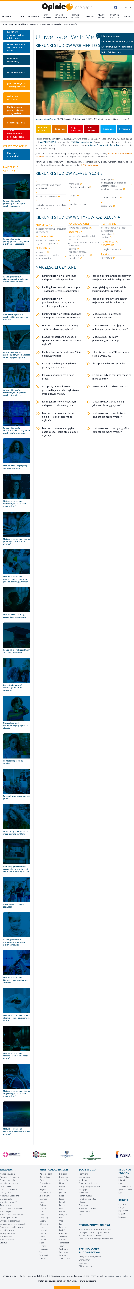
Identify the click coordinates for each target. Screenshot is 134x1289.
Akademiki (108, 129)
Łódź (42, 1214)
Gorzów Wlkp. (45, 1192)
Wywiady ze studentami (10, 1221)
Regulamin (122, 1204)
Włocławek (44, 1255)
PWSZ (81, 1214)
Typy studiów (5, 1205)
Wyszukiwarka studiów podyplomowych (95, 1229)
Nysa (61, 1217)
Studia (18, 16)
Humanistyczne (85, 1196)
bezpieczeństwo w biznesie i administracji (49, 186)
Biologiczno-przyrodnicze (89, 1186)
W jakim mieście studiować (90, 1235)
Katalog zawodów (7, 1233)
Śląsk (42, 1242)
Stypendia (124, 129)
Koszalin (62, 1202)
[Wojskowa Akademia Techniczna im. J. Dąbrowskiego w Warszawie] (12, 1154)
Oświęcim (44, 1224)
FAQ (120, 1193)
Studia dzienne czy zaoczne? (12, 1214)
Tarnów (43, 1246)
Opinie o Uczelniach (8, 1189)
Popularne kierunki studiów (11, 1227)
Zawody (90, 16)
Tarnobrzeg (64, 1242)
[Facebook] (115, 7)
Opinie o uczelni (42, 129)
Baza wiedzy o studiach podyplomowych (96, 1238)
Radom (43, 1233)
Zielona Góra (64, 1258)
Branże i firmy (84, 1260)
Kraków (43, 1205)
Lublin (42, 1211)
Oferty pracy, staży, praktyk (90, 1256)
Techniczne (83, 1174)
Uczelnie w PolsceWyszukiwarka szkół (16, 47)
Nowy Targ (44, 1217)
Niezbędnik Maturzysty (13, 60)
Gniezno (62, 1189)
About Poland (124, 1177)
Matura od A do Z (16, 72)
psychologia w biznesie (111, 189)
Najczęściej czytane (111, 52)
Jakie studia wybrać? (8, 1202)
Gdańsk (43, 1186)
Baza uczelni (47, 16)
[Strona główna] (67, 7)
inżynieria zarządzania (78, 187)
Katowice (43, 1199)
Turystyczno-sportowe (88, 1199)
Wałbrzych (63, 1249)
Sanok (42, 1236)
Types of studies (125, 1189)
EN (126, 7)
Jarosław (62, 1192)
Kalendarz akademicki (13, 155)
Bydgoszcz (63, 1177)
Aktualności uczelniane (13, 98)
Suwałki (43, 1239)
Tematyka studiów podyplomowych (94, 1232)
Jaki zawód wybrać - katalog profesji (16, 85)
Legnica (43, 1208)
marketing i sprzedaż (77, 204)
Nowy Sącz (63, 1214)
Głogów (43, 1189)
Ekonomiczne (84, 1177)
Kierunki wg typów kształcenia (116, 46)
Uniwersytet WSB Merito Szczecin (45, 24)
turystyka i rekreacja (110, 197)
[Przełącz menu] (98, 35)
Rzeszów (63, 1233)
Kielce (61, 1199)
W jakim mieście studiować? (11, 1208)
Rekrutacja (60, 129)
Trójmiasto (44, 1249)
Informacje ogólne (110, 36)
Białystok (63, 1174)
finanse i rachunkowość (46, 196)
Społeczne (83, 1192)
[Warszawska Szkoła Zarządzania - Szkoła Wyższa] (67, 1156)
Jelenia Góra (45, 1196)
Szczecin (62, 1239)
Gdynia (62, 1186)
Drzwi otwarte (91, 129)
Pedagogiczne (85, 1189)
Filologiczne (84, 1202)
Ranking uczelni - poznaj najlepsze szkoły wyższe (15, 110)
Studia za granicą (16, 122)
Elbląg (61, 1183)
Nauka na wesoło (7, 1239)
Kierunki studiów (75, 16)
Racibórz (63, 1230)
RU (131, 7)
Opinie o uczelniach (61, 16)
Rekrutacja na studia (8, 1217)
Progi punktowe (76, 129)
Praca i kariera (101, 16)
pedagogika (106, 179)
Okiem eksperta (85, 1266)
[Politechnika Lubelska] (122, 1154)
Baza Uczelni (5, 1186)
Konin (42, 1202)
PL (121, 7)
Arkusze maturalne (8, 1180)
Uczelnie (32, 16)
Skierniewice (64, 1236)
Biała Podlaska (46, 1174)
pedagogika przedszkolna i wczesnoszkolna (113, 184)
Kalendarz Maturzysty (9, 1183)
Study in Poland (114, 16)
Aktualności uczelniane (9, 1196)
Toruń (61, 1246)
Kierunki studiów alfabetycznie (117, 41)
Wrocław (62, 1255)
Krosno (62, 1205)
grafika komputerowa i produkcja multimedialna (51, 207)
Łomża (62, 1211)
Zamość (43, 1258)
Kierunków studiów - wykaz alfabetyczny (15, 35)
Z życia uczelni (6, 1199)
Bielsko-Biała (45, 1177)
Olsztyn (43, 1221)
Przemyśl (43, 1230)
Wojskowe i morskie (87, 1208)
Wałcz (42, 1252)
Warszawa (63, 1252)
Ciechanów (63, 1180)
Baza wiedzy (84, 1263)
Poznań (62, 1227)
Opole (62, 1221)
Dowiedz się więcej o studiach (12, 1224)
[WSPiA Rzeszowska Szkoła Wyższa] (94, 1154)
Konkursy (122, 1217)
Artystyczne (83, 1205)
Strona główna (21, 24)
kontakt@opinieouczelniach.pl (117, 1276)
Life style (3, 1242)
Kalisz (61, 1196)
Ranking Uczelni (6, 1192)
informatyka (73, 183)
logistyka (72, 195)
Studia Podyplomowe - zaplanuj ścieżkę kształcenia (15, 135)
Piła (60, 1224)
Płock (42, 1227)
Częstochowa (45, 1183)
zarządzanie (106, 206)
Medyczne (83, 1180)
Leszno (62, 1208)
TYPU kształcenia (89, 165)
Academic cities (125, 1186)
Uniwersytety (84, 1211)
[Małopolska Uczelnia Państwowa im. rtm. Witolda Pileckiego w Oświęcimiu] (39, 1154)
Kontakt (121, 1214)
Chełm (42, 1180)
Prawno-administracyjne (89, 1183)
